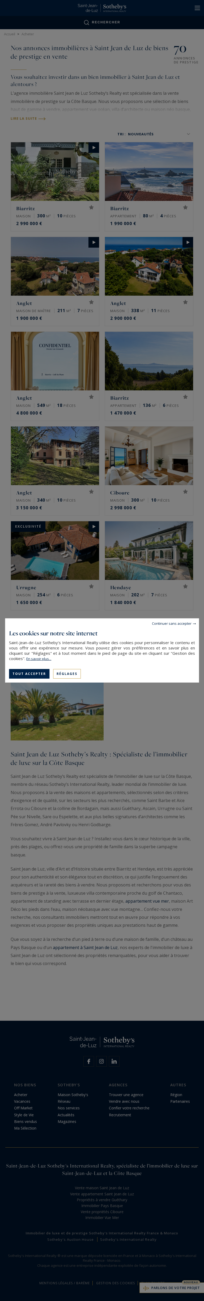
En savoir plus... (38, 658)
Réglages (67, 673)
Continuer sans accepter (172, 623)
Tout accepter (29, 673)
